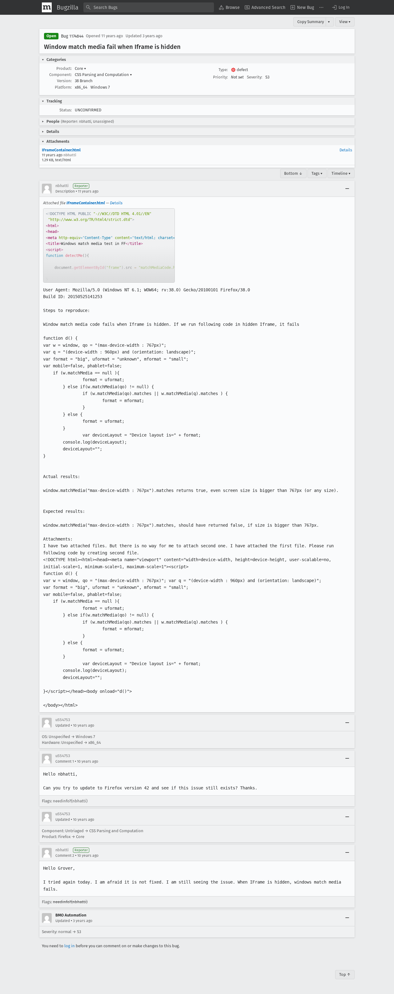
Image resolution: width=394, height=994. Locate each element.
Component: (60, 74)
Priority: (220, 77)
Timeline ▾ (341, 173)
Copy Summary (310, 21)
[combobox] (148, 7)
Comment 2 (64, 855)
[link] (109, 245)
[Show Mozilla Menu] (47, 7)
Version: (64, 80)
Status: (65, 110)
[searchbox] (148, 7)
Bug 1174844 (72, 36)
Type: (223, 69)
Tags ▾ (317, 173)
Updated (62, 725)
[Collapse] (347, 189)
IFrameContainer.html (61, 150)
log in (69, 946)
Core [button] (80, 68)
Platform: (63, 87)
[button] (340, 7)
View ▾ (345, 21)
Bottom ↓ (293, 173)
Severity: (254, 77)
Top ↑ (345, 974)
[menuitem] (229, 7)
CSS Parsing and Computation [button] (103, 74)
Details (346, 150)
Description (65, 191)
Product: (64, 68)
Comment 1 (64, 761)
